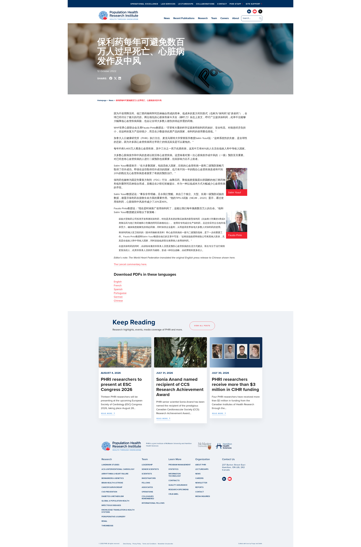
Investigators (149, 478)
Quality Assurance (178, 485)
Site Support (253, 4)
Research (203, 18)
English (118, 281)
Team (214, 18)
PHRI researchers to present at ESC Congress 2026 (121, 384)
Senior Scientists (150, 469)
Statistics (173, 469)
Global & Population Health (115, 501)
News (167, 18)
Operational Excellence (144, 4)
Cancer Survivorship (112, 487)
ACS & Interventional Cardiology (118, 469)
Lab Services (168, 4)
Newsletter (201, 483)
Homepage (101, 100)
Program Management (180, 465)
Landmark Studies (110, 465)
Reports (199, 487)
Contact (222, 4)
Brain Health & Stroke (112, 483)
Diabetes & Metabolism (113, 496)
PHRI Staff (235, 4)
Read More (106, 413)
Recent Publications (183, 18)
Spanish (118, 289)
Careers (224, 18)
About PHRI (200, 465)
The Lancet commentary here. (130, 264)
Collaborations (205, 4)
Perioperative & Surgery (113, 517)
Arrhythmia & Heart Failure (115, 474)
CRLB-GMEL (174, 494)
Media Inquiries (202, 496)
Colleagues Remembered (148, 497)
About (235, 18)
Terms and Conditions (149, 544)
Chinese (118, 300)
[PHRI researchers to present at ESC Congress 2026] (125, 366)
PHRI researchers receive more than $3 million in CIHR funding (235, 384)
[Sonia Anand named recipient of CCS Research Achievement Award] (180, 366)
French (118, 285)
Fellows (146, 483)
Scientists (147, 474)
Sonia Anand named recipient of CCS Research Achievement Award (179, 387)
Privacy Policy (137, 544)
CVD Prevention (109, 492)
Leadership (147, 465)
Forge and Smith (256, 543)
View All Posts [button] (202, 326)
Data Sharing (127, 544)
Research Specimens (179, 489)
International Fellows (153, 503)
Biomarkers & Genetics (113, 478)
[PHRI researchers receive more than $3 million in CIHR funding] (236, 366)
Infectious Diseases (111, 505)
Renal (104, 521)
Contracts (174, 480)
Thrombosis (107, 526)
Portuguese (120, 293)
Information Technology (175, 475)
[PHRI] (118, 18)
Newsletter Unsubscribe (165, 544)
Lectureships (185, 4)
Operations (147, 492)
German (118, 296)
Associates (147, 487)
